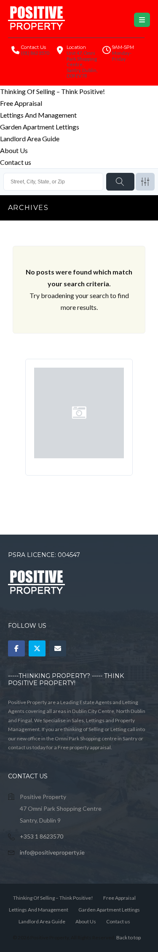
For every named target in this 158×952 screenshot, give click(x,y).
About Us (14, 150)
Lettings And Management (38, 115)
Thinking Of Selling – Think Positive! (52, 91)
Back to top (128, 937)
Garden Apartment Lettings (39, 127)
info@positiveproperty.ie (52, 852)
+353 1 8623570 (41, 836)
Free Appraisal (21, 103)
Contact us (15, 162)
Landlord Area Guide (29, 138)
